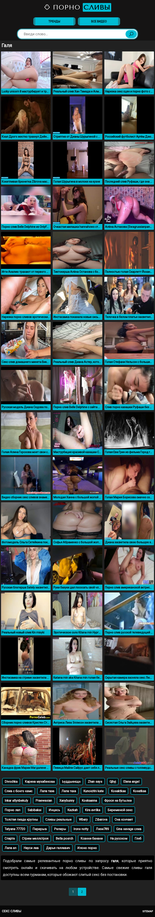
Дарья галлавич (58, 848)
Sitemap (147, 911)
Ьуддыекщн (71, 781)
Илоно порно (87, 848)
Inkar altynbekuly (16, 800)
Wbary (83, 819)
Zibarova (101, 819)
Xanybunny (66, 800)
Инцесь (54, 810)
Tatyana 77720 (15, 829)
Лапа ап (10, 848)
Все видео (99, 21)
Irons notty (81, 829)
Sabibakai (34, 810)
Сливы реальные (58, 819)
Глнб (138, 838)
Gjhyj (113, 781)
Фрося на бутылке (118, 800)
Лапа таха (69, 791)
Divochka (11, 781)
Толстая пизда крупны (21, 819)
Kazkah (72, 810)
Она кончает (124, 819)
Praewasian (44, 800)
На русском (118, 838)
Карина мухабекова (40, 781)
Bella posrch (64, 838)
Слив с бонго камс (18, 791)
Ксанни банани (92, 838)
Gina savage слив (128, 829)
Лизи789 (102, 829)
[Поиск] (131, 34)
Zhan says (95, 781)
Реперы (60, 829)
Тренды (54, 21)
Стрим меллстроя (35, 838)
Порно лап (12, 810)
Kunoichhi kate (93, 791)
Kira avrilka (92, 810)
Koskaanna (89, 800)
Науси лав (31, 848)
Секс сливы (11, 911)
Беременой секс (120, 810)
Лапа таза (47, 791)
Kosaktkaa (118, 791)
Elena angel (131, 781)
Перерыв (39, 829)
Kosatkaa (139, 791)
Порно (80, 7)
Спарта (10, 838)
